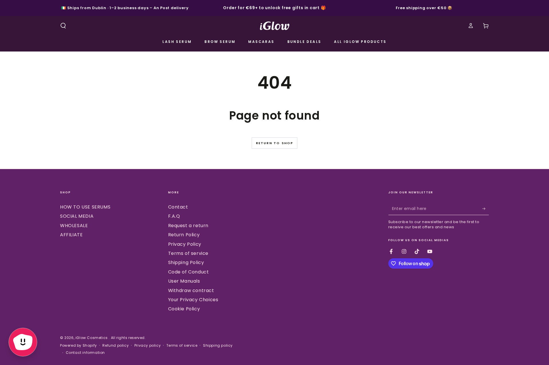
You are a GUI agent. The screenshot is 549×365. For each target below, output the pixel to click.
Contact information (85, 352)
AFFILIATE (71, 234)
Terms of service (188, 253)
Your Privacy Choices (193, 299)
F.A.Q (174, 216)
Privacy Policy (184, 244)
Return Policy (184, 234)
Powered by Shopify (78, 345)
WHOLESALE (74, 225)
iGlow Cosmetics (92, 337)
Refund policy (115, 345)
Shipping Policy (186, 262)
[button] (63, 25)
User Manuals (184, 281)
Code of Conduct (188, 272)
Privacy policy (147, 345)
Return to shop (274, 143)
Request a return (188, 225)
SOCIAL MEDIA (77, 216)
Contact (178, 207)
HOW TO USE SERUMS (85, 207)
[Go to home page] (274, 25)
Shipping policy (218, 345)
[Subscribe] (485, 208)
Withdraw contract (191, 290)
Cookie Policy (184, 309)
